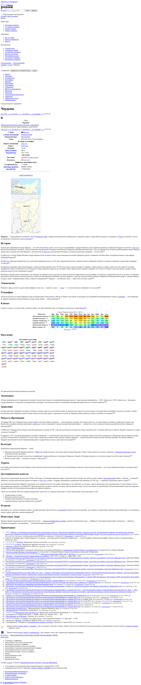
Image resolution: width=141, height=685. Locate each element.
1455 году (46, 252)
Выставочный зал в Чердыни (16, 616)
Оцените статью (7, 683)
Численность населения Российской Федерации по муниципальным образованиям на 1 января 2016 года (43, 599)
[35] (129, 480)
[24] (29, 358)
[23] (23, 358)
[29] (105, 402)
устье (62, 288)
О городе (18, 544)
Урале (121, 236)
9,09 (33, 553)
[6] (72, 329)
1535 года (24, 146)
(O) (47, 113)
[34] (8, 469)
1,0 (7, 532)
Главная (3, 65)
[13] (17, 347)
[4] (93, 278)
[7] (74, 329)
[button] (2, 14)
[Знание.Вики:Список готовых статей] (2, 627)
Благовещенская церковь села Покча (40, 622)
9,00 (7, 553)
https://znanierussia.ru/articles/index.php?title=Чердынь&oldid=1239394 (34, 635)
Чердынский (25, 137)
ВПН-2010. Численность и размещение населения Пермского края (29, 584)
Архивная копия (91, 550)
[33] (46, 458)
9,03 (16, 553)
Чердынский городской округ (16, 608)
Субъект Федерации (10, 134)
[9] (11, 341)
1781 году (5, 261)
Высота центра (11, 150)
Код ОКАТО (10, 169)
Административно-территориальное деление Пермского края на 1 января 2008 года (35, 580)
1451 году (135, 248)
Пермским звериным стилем (125, 452)
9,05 (22, 553)
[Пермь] (28, 221)
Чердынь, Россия (12, 610)
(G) (45, 113)
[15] (5, 352)
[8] (75, 329)
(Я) (49, 113)
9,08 (30, 553)
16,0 (7, 576)
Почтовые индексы (11, 167)
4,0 (7, 544)
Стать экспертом (18, 63)
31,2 (13, 612)
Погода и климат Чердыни (15, 552)
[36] (29, 486)
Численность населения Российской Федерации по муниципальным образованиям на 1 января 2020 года (43, 606)
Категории (4, 637)
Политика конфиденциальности (16, 671)
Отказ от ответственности (14, 677)
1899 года (38, 452)
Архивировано (68, 536)
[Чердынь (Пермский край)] (26, 233)
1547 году (43, 480)
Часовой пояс (11, 153)
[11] (6, 347)
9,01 (10, 553)
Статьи (10, 65)
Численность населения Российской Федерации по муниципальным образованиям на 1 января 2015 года (43, 597)
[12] (11, 347)
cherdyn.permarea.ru (26, 175)
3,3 (13, 541)
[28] (53, 358)
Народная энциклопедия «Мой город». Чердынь (58, 554)
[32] (131, 455)
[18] (41, 352)
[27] (47, 358)
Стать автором (6, 63)
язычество (62, 510)
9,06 (25, 553)
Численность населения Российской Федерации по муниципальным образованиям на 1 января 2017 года (43, 601)
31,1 (10, 612)
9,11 (39, 553)
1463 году (36, 424)
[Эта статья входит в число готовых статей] (1, 116)
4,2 (11, 544)
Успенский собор (109, 478)
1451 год (24, 143)
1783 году (5, 267)
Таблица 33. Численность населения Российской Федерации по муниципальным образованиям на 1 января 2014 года (47, 595)
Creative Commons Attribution (41, 668)
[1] (27, 157)
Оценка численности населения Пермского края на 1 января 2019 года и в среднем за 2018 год (39, 605)
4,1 (9, 544)
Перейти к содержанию (9, 2)
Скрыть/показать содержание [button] (11, 104)
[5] (86, 307)
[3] (104, 251)
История (20, 542)
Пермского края (41, 236)
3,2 (11, 541)
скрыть (35, 70)
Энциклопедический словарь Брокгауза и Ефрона (31, 556)
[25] (35, 358)
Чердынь (9, 546)
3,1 (9, 541)
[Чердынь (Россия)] (26, 194)
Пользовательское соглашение (15, 673)
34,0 (7, 618)
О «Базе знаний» (11, 675)
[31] (11, 425)
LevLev (9, 662)
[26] (41, 358)
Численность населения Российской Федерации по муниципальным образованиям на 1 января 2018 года (43, 603)
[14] (23, 347)
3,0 (7, 541)
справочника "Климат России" (74, 550)
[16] (23, 352)
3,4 (16, 541)
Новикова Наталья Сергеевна (30, 662)
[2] (32, 238)
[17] (35, 352)
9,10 (36, 553)
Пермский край (26, 134)
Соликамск (121, 297)
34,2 (13, 618)
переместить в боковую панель (20, 70)
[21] (11, 358)
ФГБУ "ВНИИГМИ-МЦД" (15, 548)
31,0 (7, 612)
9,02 (13, 553)
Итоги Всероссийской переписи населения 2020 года (115, 534)
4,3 (13, 544)
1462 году (5, 255)
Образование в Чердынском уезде (27, 612)
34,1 (10, 618)
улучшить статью (131, 626)
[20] (5, 358)
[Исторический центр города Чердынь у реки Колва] (20, 125)
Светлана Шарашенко (49, 662)
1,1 (9, 532)
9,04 (19, 553)
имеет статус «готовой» (27, 626)
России (28, 239)
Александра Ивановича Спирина (54, 521)
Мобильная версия (11, 679)
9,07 (27, 553)
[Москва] (15, 186)
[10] (29, 341)
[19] (47, 352)
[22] (17, 358)
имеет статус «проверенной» (29, 632)
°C (50, 316)
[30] (114, 413)
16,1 (10, 576)
